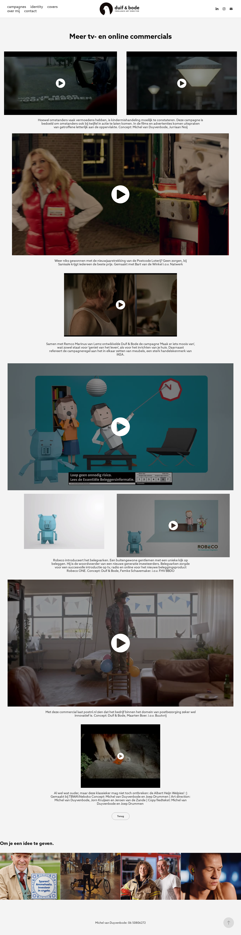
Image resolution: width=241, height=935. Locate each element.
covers (52, 6)
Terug (120, 816)
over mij (13, 11)
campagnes (16, 6)
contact (30, 11)
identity (36, 6)
